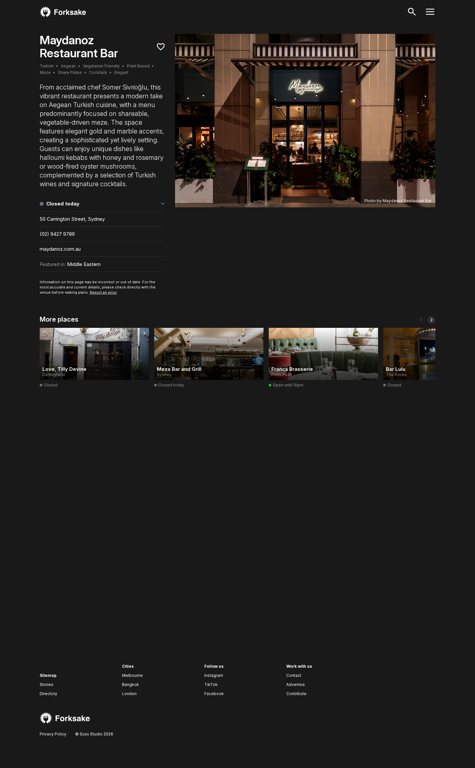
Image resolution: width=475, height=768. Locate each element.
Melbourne (132, 675)
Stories (46, 684)
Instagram (213, 675)
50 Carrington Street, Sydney (72, 219)
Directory (48, 693)
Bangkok (130, 684)
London (129, 693)
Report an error (103, 292)
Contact (293, 675)
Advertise (295, 684)
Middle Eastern (84, 264)
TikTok (211, 684)
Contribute (296, 693)
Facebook (214, 693)
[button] (421, 320)
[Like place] (161, 47)
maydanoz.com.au (60, 249)
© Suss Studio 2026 (93, 734)
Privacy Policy (53, 734)
